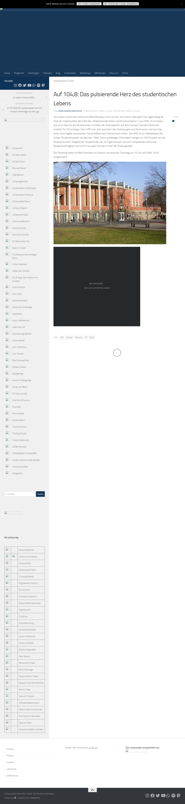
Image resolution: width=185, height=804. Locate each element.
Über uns (114, 73)
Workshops (85, 73)
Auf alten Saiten (19, 155)
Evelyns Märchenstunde (30, 603)
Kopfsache (17, 314)
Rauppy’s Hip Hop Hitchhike (31, 683)
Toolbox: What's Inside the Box (26, 460)
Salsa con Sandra (26, 696)
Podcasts (47, 73)
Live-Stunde (17, 353)
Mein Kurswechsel (20, 360)
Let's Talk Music (19, 347)
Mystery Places (19, 367)
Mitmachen (100, 73)
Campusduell (25, 563)
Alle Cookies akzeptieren (89, 4)
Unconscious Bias (20, 466)
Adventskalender (26, 550)
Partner (10, 755)
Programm (19, 73)
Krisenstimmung (26, 623)
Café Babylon (18, 175)
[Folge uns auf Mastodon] (43, 85)
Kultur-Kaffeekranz (20, 320)
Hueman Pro (35, 798)
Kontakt (10, 762)
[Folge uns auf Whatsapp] (34, 85)
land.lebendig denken (22, 333)
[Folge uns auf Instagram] (15, 85)
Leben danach (18, 340)
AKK (62, 337)
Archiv (125, 73)
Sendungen (33, 73)
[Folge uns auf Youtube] (29, 85)
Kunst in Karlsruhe (27, 636)
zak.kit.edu (11, 769)
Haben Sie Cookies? (21, 271)
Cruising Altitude (26, 576)
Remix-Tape (24, 689)
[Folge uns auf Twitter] (24, 85)
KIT (86, 337)
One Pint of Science (21, 400)
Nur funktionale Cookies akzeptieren (121, 4)
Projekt (10, 749)
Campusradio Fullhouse (22, 194)
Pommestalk (18, 413)
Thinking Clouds (19, 433)
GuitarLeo (23, 616)
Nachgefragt (17, 373)
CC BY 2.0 (93, 747)
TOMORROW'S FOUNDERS (24, 453)
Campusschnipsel (20, 214)
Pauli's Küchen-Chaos (28, 676)
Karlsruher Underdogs (22, 307)
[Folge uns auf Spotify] (38, 85)
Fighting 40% (24, 609)
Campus (69, 337)
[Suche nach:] (19, 494)
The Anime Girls (19, 427)
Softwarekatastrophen (29, 703)
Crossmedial (70, 73)
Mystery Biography (27, 649)
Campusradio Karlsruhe (70, 111)
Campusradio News (21, 201)
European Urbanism (28, 596)
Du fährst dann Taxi (21, 241)
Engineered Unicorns (28, 583)
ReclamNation (18, 420)
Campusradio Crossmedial (24, 188)
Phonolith (16, 407)
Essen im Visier (19, 248)
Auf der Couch (18, 161)
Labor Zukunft (18, 327)
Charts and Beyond (20, 221)
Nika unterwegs (26, 669)
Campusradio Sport (27, 570)
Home (7, 73)
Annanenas (17, 148)
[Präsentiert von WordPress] (15, 798)
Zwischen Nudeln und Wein (31, 729)
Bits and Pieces (19, 168)
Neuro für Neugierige (21, 380)
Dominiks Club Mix (20, 234)
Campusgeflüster (63, 81)
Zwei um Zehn (25, 722)
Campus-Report (19, 208)
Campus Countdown (28, 556)
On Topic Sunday (19, 393)
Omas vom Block (19, 387)
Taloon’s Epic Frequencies (30, 709)
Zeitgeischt (17, 473)
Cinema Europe (19, 228)
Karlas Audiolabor (20, 300)
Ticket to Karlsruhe (20, 440)
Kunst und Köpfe (26, 643)
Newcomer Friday (27, 663)
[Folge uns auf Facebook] (20, 85)
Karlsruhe (78, 337)
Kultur (92, 337)
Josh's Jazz (17, 294)
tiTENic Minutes (19, 446)
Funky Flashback (19, 264)
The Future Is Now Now (29, 716)
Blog (58, 73)
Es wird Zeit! (24, 590)
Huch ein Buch (18, 287)
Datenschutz (12, 775)
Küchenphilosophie (27, 629)
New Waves (24, 656)
